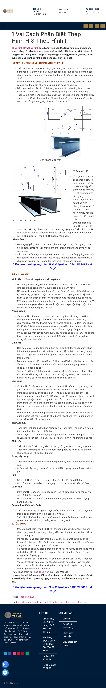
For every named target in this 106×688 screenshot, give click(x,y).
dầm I (25, 602)
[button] (3, 26)
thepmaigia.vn (27, 596)
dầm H (18, 602)
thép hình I (34, 48)
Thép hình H (18, 48)
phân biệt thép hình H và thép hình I (46, 602)
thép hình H (71, 602)
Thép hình (44, 571)
